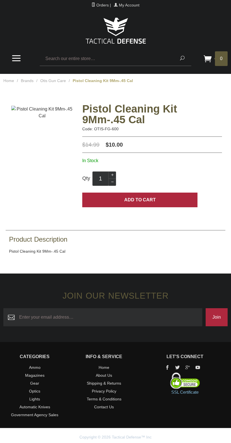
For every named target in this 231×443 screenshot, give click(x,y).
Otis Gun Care (53, 80)
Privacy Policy (104, 391)
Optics (34, 391)
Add (140, 199)
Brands (27, 80)
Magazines (35, 375)
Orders (102, 5)
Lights (34, 399)
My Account (128, 5)
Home (8, 80)
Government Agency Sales (34, 415)
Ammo (35, 367)
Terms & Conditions (104, 399)
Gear (34, 383)
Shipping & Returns (104, 383)
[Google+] (187, 368)
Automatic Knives (34, 407)
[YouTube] (198, 368)
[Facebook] (167, 368)
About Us (104, 375)
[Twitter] (177, 368)
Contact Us (104, 407)
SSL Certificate (185, 392)
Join (216, 317)
